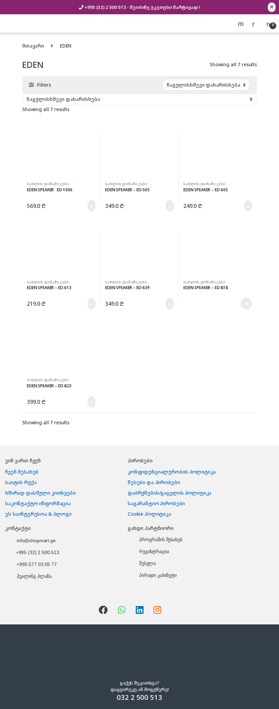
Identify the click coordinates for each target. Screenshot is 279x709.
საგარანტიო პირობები (156, 503)
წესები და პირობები (154, 482)
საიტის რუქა (20, 482)
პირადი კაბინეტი (158, 575)
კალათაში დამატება (82, 206)
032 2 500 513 (139, 697)
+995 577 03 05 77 (37, 564)
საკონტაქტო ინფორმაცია (38, 503)
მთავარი (33, 45)
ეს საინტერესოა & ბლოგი (38, 514)
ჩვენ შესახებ (21, 471)
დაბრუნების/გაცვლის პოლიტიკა (169, 493)
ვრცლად (241, 303)
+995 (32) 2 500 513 (105, 7)
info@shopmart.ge (36, 540)
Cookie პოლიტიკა (149, 514)
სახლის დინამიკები (48, 183)
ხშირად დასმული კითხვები (40, 493)
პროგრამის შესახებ (160, 539)
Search (241, 23)
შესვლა (147, 563)
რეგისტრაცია (154, 551)
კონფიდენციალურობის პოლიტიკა (172, 471)
